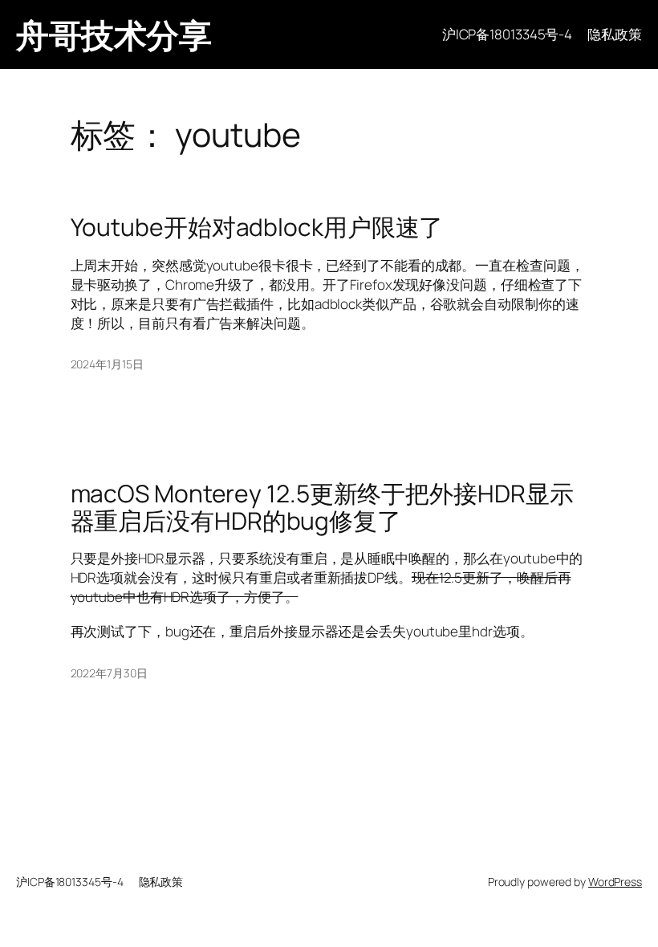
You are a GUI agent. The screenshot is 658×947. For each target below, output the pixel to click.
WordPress (615, 881)
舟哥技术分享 (113, 34)
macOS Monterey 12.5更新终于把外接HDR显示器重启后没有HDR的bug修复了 (322, 507)
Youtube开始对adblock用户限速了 (257, 227)
